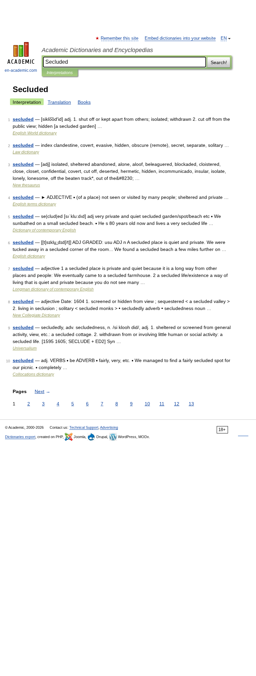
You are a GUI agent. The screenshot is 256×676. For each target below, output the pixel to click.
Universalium (25, 348)
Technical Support (83, 427)
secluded (23, 119)
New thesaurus (26, 185)
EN (224, 38)
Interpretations (60, 72)
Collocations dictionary (33, 374)
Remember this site (119, 38)
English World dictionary (35, 133)
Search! (219, 62)
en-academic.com (21, 70)
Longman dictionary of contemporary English (53, 289)
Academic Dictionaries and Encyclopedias (97, 50)
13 (191, 403)
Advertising (109, 427)
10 (147, 403)
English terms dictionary (34, 204)
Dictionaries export (20, 437)
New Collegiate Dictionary (36, 315)
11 (161, 403)
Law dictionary (26, 152)
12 (176, 403)
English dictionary (29, 256)
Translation (59, 102)
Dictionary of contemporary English (44, 230)
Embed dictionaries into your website (180, 38)
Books (84, 102)
